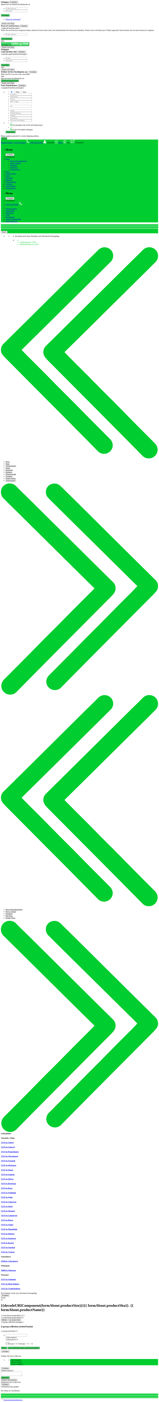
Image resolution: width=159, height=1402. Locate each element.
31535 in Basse (6, 1188)
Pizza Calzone (15, 163)
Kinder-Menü (11, 186)
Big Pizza (13, 167)
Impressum (10, 213)
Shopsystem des (11, 221)
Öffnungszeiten (11, 209)
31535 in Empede (8, 1175)
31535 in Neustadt (8, 1161)
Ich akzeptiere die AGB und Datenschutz (27, 125)
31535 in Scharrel (8, 1147)
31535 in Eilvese (7, 1179)
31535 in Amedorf (8, 1248)
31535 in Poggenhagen (10, 1152)
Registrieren (11, 132)
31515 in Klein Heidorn (10, 1284)
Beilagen (9, 180)
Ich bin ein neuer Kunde (10, 81)
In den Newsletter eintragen (22, 130)
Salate (8, 176)
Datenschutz (10, 217)
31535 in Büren (7, 1220)
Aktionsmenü (10, 188)
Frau (24, 92)
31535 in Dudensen (8, 1238)
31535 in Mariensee (8, 1165)
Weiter (4, 1348)
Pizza (8, 159)
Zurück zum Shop (8, 23)
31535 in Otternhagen (9, 1156)
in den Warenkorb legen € (23, 1348)
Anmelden (5, 15)
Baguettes (9, 178)
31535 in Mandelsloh (9, 1229)
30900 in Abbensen (8, 1270)
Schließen (13, 2)
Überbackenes (11, 174)
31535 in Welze (7, 1197)
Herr (17, 92)
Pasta (7, 172)
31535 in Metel (6, 1206)
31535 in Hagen (7, 1170)
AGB (8, 215)
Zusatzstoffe (10, 211)
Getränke (9, 184)
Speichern (5, 1377)
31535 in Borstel (7, 1243)
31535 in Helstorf (7, 1234)
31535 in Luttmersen (9, 1216)
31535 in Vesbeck (8, 1252)
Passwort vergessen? (13, 19)
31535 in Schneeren (8, 1202)
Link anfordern (6, 39)
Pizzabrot (13, 165)
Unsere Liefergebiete (13, 219)
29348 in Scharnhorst (9, 1261)
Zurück (4, 232)
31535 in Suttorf (7, 1143)
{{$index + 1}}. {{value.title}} (11, 1320)
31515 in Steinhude (8, 1279)
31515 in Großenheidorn (10, 1289)
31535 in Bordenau (8, 1184)
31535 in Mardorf (8, 1211)
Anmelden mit (7, 45)
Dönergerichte (11, 182)
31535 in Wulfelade (8, 1193)
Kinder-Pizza (15, 169)
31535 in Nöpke (7, 1225)
